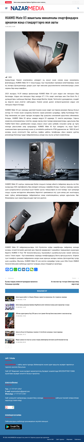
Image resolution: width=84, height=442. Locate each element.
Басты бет (50, 439)
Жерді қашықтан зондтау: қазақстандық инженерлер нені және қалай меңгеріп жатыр (42, 340)
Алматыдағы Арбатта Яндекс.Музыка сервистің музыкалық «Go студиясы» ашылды (41, 297)
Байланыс (78, 439)
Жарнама (69, 439)
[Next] (10, 347)
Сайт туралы (60, 439)
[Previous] (6, 347)
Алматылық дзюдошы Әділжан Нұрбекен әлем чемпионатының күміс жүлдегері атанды (39, 2)
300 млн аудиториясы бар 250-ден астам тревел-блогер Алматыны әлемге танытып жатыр (43, 313)
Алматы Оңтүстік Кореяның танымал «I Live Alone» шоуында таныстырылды (39, 332)
